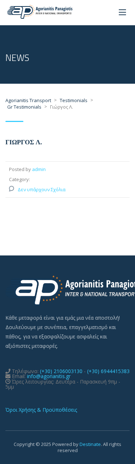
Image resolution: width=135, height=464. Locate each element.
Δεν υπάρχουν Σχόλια (42, 189)
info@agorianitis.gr (49, 376)
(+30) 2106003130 (61, 371)
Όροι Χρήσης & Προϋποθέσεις (41, 409)
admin (39, 169)
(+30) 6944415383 (108, 371)
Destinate (90, 444)
